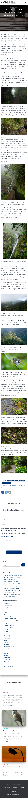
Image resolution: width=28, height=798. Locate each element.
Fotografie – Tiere (8, 627)
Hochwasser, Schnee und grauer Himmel (13, 586)
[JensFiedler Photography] (9, 2)
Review (5, 649)
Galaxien (6, 631)
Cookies (8, 784)
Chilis (5, 610)
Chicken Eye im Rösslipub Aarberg (12, 594)
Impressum (21, 787)
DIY (4, 614)
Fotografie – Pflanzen (9, 623)
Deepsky (6, 612)
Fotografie (6, 616)
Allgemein (10, 480)
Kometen (6, 635)
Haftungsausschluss (17, 784)
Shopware (6, 651)
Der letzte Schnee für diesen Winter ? (13, 583)
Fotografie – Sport (8, 625)
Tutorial (6, 661)
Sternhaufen (7, 657)
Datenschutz (7, 787)
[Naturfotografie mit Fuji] (14, 718)
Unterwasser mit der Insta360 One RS (13, 575)
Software (6, 653)
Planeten (6, 644)
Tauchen (6, 659)
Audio (5, 607)
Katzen (5, 633)
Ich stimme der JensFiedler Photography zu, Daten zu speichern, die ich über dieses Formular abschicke (13, 535)
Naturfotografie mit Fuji (9, 579)
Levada (24, 485)
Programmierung (8, 646)
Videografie (6, 664)
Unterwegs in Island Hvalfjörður (11, 588)
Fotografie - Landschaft (19, 480)
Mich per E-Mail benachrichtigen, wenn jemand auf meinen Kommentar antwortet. (13, 529)
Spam (5, 655)
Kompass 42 (19, 485)
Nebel (5, 640)
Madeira (3, 487)
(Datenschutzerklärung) (7, 536)
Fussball (6, 629)
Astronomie (7, 605)
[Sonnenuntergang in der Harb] (14, 754)
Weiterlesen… (11, 705)
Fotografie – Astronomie (10, 618)
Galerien (15, 787)
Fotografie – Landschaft (10, 620)
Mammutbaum (7, 638)
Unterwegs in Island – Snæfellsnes (12, 577)
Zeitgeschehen (7, 666)
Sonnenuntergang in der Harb (11, 581)
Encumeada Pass (12, 485)
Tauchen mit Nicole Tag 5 (10, 596)
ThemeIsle (19, 794)
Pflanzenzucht (7, 642)
